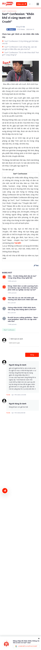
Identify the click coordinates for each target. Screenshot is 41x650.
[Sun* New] (7, 4)
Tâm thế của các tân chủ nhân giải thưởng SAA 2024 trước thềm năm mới (22, 299)
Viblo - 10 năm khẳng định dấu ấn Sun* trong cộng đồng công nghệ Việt (22, 277)
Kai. (24, 27)
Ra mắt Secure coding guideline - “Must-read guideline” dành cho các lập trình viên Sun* (23, 319)
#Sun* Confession (9, 330)
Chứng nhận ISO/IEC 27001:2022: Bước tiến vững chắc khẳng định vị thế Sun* (22, 308)
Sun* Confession (9, 11)
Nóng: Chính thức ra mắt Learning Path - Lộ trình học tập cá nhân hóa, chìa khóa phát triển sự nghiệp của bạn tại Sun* (23, 288)
